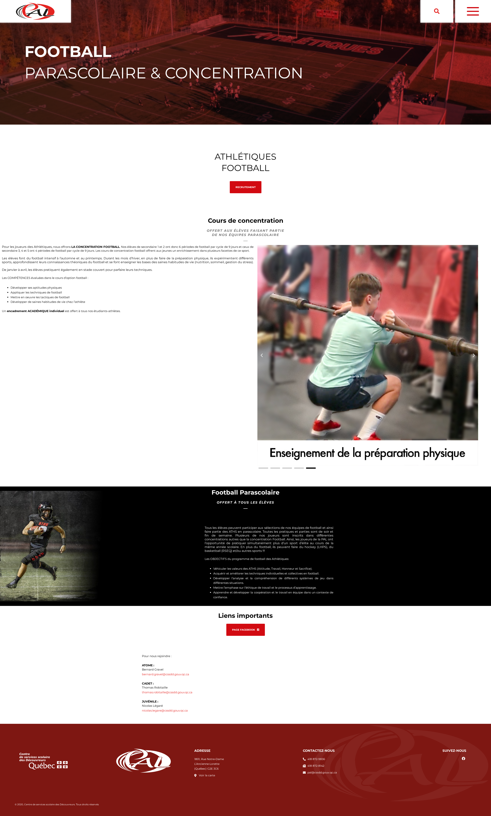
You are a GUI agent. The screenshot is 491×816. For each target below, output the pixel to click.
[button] (437, 11)
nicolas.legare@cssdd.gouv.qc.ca (165, 710)
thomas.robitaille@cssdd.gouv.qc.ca (167, 692)
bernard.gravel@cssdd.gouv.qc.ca (165, 674)
